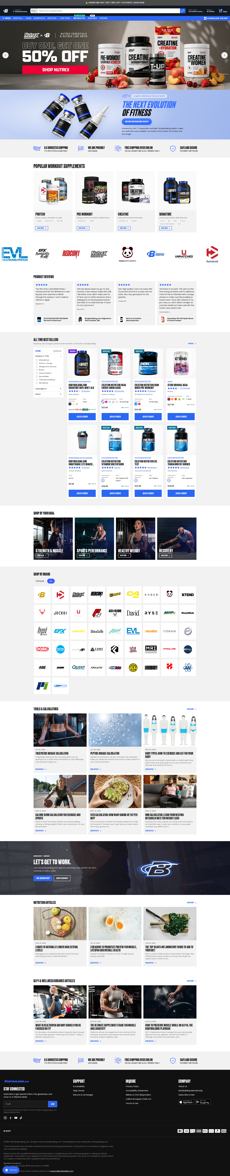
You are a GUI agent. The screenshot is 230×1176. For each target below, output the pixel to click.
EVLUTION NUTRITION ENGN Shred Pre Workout (147, 386)
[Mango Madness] (172, 399)
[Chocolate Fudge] (70, 404)
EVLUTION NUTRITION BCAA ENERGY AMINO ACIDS (114, 386)
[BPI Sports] (42, 631)
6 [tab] (117, 86)
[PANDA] (169, 594)
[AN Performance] (187, 667)
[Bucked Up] (42, 613)
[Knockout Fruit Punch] (176, 399)
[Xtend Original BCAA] (181, 363)
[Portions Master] (60, 649)
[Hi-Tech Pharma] (187, 631)
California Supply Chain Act (138, 1099)
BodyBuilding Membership (190, 1090)
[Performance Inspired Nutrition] (42, 686)
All (50, 581)
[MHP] (169, 613)
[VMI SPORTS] (133, 649)
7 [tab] (119, 86)
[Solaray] (187, 649)
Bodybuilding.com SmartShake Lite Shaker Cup (80, 464)
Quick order (82, 416)
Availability (41, 389)
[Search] (183, 10)
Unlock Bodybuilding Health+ (137, 121)
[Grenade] (151, 631)
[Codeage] (169, 631)
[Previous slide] (5, 55)
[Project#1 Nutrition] (78, 649)
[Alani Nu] (115, 631)
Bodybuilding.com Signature (80, 381)
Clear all (57, 351)
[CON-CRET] (78, 631)
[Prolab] (169, 649)
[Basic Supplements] (42, 649)
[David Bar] (133, 613)
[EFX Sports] (60, 631)
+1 (117, 402)
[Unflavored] (103, 480)
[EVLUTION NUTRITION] (133, 631)
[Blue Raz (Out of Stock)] (110, 402)
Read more (190, 709)
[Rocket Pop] (103, 402)
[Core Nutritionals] (97, 649)
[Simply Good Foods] (78, 667)
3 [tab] (111, 86)
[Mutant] (115, 594)
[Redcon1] (97, 594)
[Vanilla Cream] (73, 404)
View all (191, 343)
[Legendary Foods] (151, 667)
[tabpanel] (115, 55)
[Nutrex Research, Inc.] (78, 594)
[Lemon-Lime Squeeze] (179, 399)
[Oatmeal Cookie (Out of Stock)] (77, 404)
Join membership (43, 878)
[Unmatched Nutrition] (78, 613)
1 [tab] (107, 86)
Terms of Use (132, 1103)
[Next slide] (224, 55)
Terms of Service (10, 1112)
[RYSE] (151, 613)
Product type (42, 356)
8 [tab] (122, 86)
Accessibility (79, 1086)
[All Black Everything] (42, 667)
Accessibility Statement (137, 1090)
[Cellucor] (133, 594)
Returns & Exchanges (83, 1094)
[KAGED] (151, 594)
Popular (40, 581)
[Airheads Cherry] (169, 399)
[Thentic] (97, 667)
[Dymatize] (60, 594)
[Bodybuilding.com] (6, 10)
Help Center (79, 1090)
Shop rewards (62, 878)
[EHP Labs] (115, 667)
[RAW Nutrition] (60, 667)
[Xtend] (187, 594)
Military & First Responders (138, 1094)
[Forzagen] (115, 649)
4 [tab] (113, 86)
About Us (182, 1086)
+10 (183, 399)
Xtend (170, 381)
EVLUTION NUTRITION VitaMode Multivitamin (113, 462)
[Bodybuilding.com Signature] (42, 594)
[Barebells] (97, 631)
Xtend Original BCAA (178, 385)
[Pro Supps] (97, 613)
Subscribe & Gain (186, 1094)
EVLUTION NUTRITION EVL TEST (146, 462)
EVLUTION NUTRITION (110, 381)
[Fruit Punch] (106, 402)
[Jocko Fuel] (60, 613)
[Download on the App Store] (186, 1101)
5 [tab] (115, 86)
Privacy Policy (48, 1110)
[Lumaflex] (169, 667)
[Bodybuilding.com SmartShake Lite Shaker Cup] (82, 439)
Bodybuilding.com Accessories (80, 458)
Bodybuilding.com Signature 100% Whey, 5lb (81, 386)
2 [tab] (109, 86)
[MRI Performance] (151, 649)
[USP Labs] (60, 686)
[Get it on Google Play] (203, 1101)
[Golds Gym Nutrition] (133, 667)
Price (38, 394)
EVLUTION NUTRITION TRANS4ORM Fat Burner (179, 462)
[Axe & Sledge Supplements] (115, 613)
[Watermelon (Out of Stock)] (113, 402)
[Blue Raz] (136, 404)
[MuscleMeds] (187, 613)
